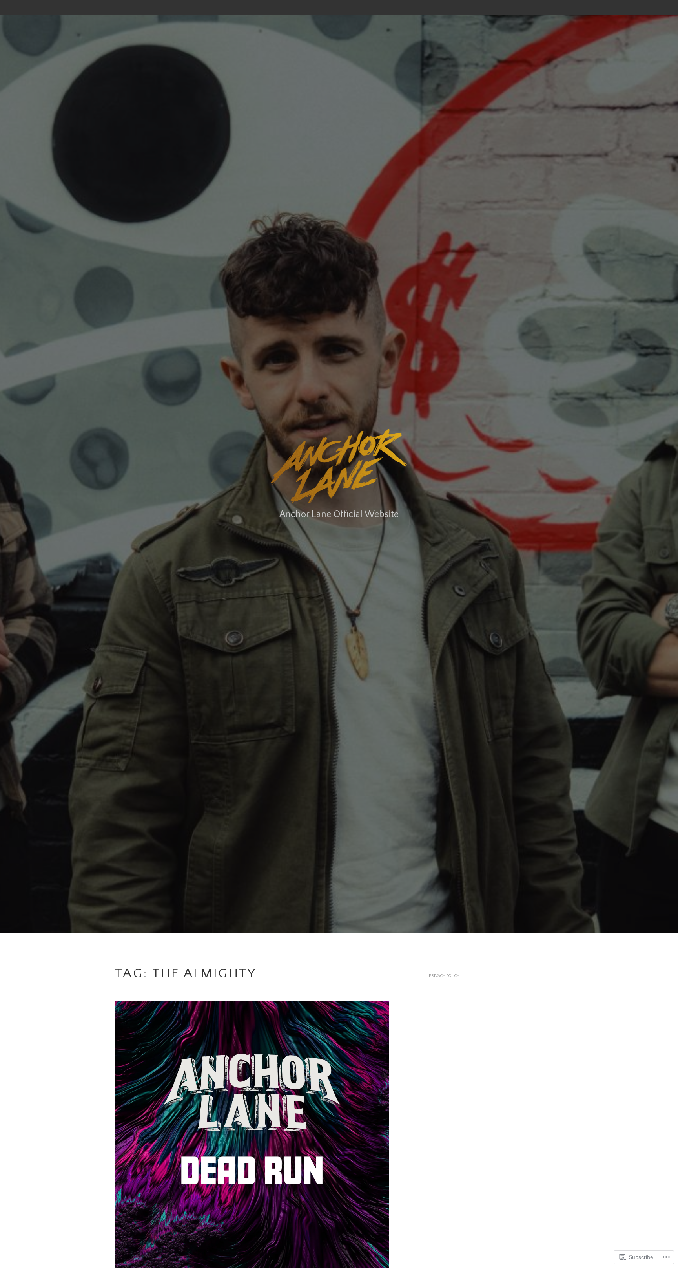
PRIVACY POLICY (444, 975)
